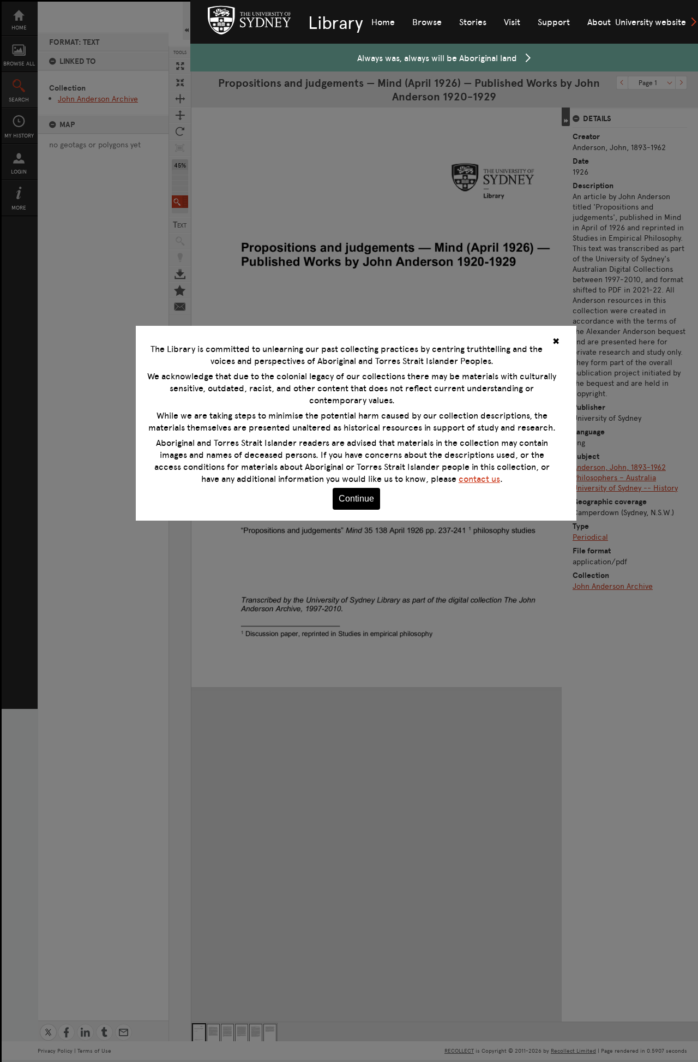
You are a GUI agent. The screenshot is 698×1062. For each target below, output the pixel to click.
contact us (479, 479)
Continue (356, 498)
